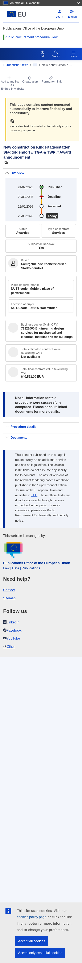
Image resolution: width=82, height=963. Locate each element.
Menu (73, 56)
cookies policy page (31, 917)
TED (34, 495)
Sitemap (9, 598)
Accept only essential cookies (40, 953)
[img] (13, 121)
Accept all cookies (31, 941)
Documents (19, 437)
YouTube (13, 638)
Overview (17, 173)
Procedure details (23, 426)
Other (11, 646)
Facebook (14, 630)
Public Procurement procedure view (31, 37)
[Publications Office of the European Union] (16, 14)
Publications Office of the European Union (36, 563)
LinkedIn (13, 622)
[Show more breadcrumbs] (35, 65)
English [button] (72, 16)
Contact (9, 590)
